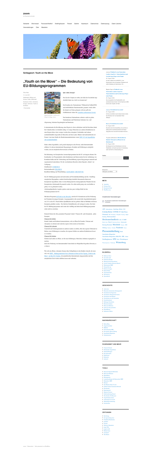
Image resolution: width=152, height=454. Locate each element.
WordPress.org (107, 190)
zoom (26, 13)
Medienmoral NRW (108, 265)
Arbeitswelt (26, 97)
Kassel (110, 222)
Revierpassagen (107, 353)
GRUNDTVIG (79, 172)
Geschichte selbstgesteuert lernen (112, 294)
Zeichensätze (107, 403)
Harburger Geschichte (109, 302)
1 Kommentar (26, 108)
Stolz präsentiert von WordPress (42, 446)
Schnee (126, 236)
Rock (121, 231)
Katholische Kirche (116, 222)
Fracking (123, 214)
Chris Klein (26, 92)
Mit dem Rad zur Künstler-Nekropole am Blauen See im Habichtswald (116, 140)
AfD (103, 209)
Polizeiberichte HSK (108, 329)
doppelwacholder (108, 326)
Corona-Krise (107, 211)
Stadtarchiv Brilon (108, 311)
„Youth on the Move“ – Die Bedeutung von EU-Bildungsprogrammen (57, 83)
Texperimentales (108, 272)
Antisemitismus (109, 209)
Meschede (116, 224)
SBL (123, 236)
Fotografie (118, 214)
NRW (126, 224)
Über (37, 27)
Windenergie (112, 242)
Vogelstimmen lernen (109, 397)
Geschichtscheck (108, 300)
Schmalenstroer (107, 335)
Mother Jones (107, 431)
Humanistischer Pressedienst (110, 261)
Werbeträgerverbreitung (109, 401)
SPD (114, 239)
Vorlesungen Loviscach (109, 399)
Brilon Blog (107, 324)
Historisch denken (108, 304)
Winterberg (121, 242)
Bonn (30, 102)
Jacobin (105, 423)
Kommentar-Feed (108, 188)
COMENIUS (56, 167)
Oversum (113, 227)
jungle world (107, 429)
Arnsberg (115, 209)
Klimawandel (123, 222)
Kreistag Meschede (107, 225)
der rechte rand (107, 257)
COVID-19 (117, 212)
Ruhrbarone (106, 355)
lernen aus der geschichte (110, 307)
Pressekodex (107, 388)
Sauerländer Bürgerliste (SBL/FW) (111, 236)
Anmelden (106, 184)
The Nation (106, 434)
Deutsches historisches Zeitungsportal (113, 291)
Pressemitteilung (111, 231)
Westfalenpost (124, 239)
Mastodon (44, 27)
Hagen (127, 214)
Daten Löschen (116, 24)
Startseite (26, 24)
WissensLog (107, 274)
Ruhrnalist (106, 357)
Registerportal (107, 390)
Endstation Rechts (108, 259)
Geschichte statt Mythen (109, 296)
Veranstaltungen (28, 27)
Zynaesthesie (107, 276)
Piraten (125, 227)
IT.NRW (124, 219)
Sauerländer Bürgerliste (108, 234)
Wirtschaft (34, 99)
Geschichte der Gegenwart (110, 292)
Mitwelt (106, 383)
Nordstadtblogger (108, 351)
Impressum (84, 24)
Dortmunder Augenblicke (110, 349)
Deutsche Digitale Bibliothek (111, 371)
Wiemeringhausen (106, 242)
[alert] (115, 201)
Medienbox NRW (108, 381)
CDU (124, 209)
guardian (106, 421)
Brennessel (35, 24)
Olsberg (104, 228)
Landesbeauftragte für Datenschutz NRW (113, 379)
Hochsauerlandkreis (110, 219)
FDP (109, 214)
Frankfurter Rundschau (109, 419)
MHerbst (106, 327)
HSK (120, 219)
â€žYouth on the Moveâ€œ (63, 196)
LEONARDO (70, 172)
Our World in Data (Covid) (110, 384)
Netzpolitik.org (107, 267)
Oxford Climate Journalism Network (112, 386)
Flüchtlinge (113, 214)
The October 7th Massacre (110, 396)
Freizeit (69, 24)
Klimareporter (107, 377)
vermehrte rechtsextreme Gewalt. (87, 112)
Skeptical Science (108, 392)
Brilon (120, 209)
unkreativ (106, 359)
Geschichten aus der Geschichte (111, 298)
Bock (107, 123)
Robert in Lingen (108, 269)
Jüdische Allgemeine (109, 425)
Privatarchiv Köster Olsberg (110, 331)
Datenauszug (105, 24)
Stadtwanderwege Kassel (109, 394)
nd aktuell (106, 432)
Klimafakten (107, 375)
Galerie (76, 24)
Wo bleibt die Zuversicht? (116, 110)
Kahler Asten (105, 222)
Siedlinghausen (60, 24)
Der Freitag (106, 416)
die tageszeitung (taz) (109, 418)
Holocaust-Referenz (108, 305)
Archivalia (106, 289)
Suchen (104, 155)
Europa (25, 103)
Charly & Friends (108, 348)
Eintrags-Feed (107, 186)
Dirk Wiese (124, 212)
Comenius (35, 102)
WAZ (118, 239)
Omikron (109, 227)
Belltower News (107, 256)
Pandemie (119, 227)
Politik (29, 99)
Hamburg (104, 216)
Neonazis (122, 224)
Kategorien (105, 169)
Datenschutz (94, 24)
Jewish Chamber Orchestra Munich (112, 263)
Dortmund (105, 214)
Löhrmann (30, 103)
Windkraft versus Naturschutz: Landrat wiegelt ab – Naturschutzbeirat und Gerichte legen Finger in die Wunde (117, 74)
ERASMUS (58, 169)
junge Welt (106, 427)
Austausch (26, 102)
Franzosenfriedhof (46, 24)
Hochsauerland (111, 216)
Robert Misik (107, 270)
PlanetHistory (107, 309)
